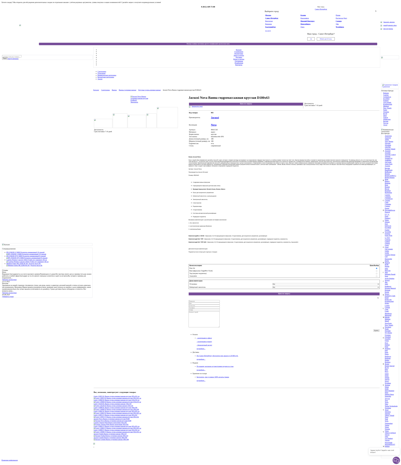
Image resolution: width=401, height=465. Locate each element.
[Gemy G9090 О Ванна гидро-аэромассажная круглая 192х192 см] (117, 432)
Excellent (386, 99)
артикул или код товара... (11, 57)
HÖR (386, 264)
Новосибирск (305, 24)
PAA (386, 343)
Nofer (385, 110)
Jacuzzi (387, 280)
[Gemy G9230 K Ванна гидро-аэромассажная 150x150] (113, 406)
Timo (386, 417)
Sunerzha (388, 396)
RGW (385, 114)
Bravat (387, 189)
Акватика (388, 136)
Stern (385, 115)
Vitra (386, 436)
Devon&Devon (390, 210)
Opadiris (387, 339)
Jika (386, 282)
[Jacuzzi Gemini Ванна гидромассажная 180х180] (111, 439)
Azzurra (387, 166)
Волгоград (269, 21)
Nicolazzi (388, 327)
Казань (303, 15)
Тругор (385, 123)
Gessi (386, 247)
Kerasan (387, 290)
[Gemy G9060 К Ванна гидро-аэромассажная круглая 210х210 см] (117, 402)
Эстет (385, 125)
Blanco (387, 181)
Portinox (387, 348)
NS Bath (388, 331)
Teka (386, 404)
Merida (387, 317)
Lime (386, 309)
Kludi (387, 298)
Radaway (388, 356)
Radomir (388, 358)
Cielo (386, 202)
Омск (302, 27)
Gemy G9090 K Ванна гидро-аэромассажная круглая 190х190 (115, 407)
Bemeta (387, 174)
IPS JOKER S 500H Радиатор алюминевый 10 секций (25, 252)
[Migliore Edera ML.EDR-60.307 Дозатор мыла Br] (24, 265)
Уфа (337, 24)
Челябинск (340, 27)
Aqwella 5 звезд (390, 154)
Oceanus (386, 112)
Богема (385, 121)
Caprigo (386, 95)
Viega (387, 431)
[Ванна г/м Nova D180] (103, 127)
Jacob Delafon (389, 278)
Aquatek (387, 153)
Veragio (387, 429)
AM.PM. (388, 147)
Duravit (387, 212)
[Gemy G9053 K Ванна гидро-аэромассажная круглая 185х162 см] (117, 398)
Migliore (386, 106)
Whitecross (387, 119)
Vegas (387, 427)
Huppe (387, 266)
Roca (386, 371)
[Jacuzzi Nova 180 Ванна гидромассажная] (167, 127)
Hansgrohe (388, 259)
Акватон (388, 138)
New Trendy (387, 108)
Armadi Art (388, 158)
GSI (386, 256)
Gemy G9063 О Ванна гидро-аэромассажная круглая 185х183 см (116, 426)
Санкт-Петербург (271, 18)
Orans (387, 341)
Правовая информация (9, 460)
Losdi (387, 311)
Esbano (387, 222)
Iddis (386, 269)
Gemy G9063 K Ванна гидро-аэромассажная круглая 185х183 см (116, 411)
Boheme (386, 93)
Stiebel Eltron (389, 394)
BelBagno (388, 172)
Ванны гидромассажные (127, 90)
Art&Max (388, 160)
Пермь (338, 15)
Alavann (387, 143)
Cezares (387, 200)
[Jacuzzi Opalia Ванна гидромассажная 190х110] (111, 436)
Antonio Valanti (390, 149)
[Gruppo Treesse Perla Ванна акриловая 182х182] (111, 424)
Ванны (114, 90)
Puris (386, 352)
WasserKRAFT (390, 444)
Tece (386, 400)
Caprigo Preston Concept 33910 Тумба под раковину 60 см (26, 260)
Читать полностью (9, 280)
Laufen (387, 305)
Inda (386, 272)
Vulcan (385, 117)
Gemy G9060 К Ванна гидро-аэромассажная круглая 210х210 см (116, 400)
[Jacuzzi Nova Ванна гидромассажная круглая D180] (112, 421)
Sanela (387, 377)
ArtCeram (388, 162)
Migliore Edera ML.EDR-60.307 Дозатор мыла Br (23, 263)
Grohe (387, 253)
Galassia (387, 240)
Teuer (387, 410)
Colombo (388, 204)
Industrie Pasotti (390, 274)
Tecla (386, 402)
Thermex (388, 412)
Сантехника (105, 90)
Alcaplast (388, 145)
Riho (386, 370)
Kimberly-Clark (390, 296)
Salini (387, 374)
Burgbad (388, 191)
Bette (386, 179)
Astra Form (388, 164)
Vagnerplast (389, 423)
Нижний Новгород (307, 21)
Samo (387, 376)
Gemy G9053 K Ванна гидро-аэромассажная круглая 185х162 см (116, 396)
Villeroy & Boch (390, 433)
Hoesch (387, 263)
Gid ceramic (387, 102)
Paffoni (387, 345)
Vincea (387, 435)
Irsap (386, 276)
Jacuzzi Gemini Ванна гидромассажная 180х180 (110, 438)
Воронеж (268, 24)
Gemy (387, 245)
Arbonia (387, 156)
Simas (387, 387)
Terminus (388, 408)
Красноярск (305, 18)
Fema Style (388, 235)
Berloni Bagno (390, 177)
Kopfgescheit (387, 104)
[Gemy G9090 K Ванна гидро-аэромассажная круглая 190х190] (116, 409)
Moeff (387, 321)
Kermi (387, 292)
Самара (339, 21)
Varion (387, 425)
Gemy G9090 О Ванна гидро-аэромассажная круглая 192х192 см (116, 430)
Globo (387, 251)
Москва (268, 15)
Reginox (387, 362)
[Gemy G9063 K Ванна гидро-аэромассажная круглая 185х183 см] (117, 413)
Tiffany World (389, 415)
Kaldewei (388, 286)
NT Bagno (388, 333)
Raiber (387, 360)
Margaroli (388, 315)
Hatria (387, 261)
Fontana (386, 100)
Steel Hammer (389, 391)
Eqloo (387, 220)
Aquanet (387, 151)
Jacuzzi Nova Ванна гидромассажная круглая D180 (112, 419)
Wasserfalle (388, 443)
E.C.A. (387, 214)
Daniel (387, 208)
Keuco (387, 294)
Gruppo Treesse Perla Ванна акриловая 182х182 (110, 422)
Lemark (387, 307)
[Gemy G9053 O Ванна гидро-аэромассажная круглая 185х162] (116, 417)
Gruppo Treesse (390, 255)
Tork (386, 419)
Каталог (96, 90)
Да (311, 39)
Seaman (387, 385)
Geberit (387, 243)
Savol (387, 381)
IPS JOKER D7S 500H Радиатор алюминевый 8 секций (26, 256)
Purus (387, 354)
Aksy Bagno (389, 141)
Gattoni (387, 241)
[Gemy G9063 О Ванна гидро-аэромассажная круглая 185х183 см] (117, 428)
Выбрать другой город (326, 39)
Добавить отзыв (8, 296)
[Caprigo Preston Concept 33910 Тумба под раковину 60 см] (27, 262)
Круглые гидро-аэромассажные (149, 90)
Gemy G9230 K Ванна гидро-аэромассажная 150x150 (112, 404)
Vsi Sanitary (389, 438)
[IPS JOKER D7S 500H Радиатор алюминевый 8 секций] (26, 258)
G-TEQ (387, 238)
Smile (387, 389)
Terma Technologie (391, 406)
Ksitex (387, 303)
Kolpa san (388, 299)
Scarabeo (388, 383)
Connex (387, 206)
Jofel (386, 284)
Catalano (388, 197)
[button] (396, 460)
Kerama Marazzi (390, 288)
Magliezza (388, 313)
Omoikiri (388, 337)
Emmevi (387, 218)
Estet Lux (388, 226)
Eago (386, 216)
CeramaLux (387, 97)
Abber (387, 139)
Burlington (388, 192)
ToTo (386, 421)
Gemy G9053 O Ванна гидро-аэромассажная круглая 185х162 (115, 415)
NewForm (388, 323)
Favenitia (388, 232)
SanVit (387, 379)
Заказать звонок (389, 22)
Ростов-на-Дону (341, 18)
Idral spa (387, 270)
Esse (386, 224)
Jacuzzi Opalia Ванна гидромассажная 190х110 (110, 434)
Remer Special (389, 366)
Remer (387, 364)
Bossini (387, 187)
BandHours (388, 170)
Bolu (386, 185)
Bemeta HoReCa (390, 176)
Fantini (387, 230)
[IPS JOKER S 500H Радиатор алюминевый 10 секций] (26, 254)
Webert (387, 446)
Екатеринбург (270, 27)
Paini (386, 347)
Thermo (387, 414)
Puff (386, 350)
